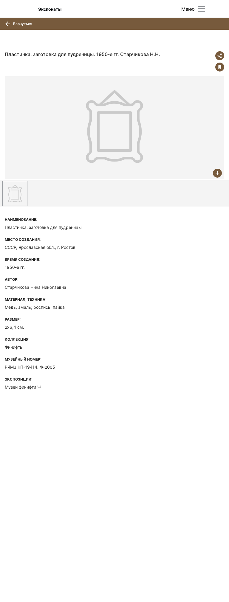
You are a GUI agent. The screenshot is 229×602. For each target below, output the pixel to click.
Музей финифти (20, 387)
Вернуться (22, 23)
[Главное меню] (201, 9)
